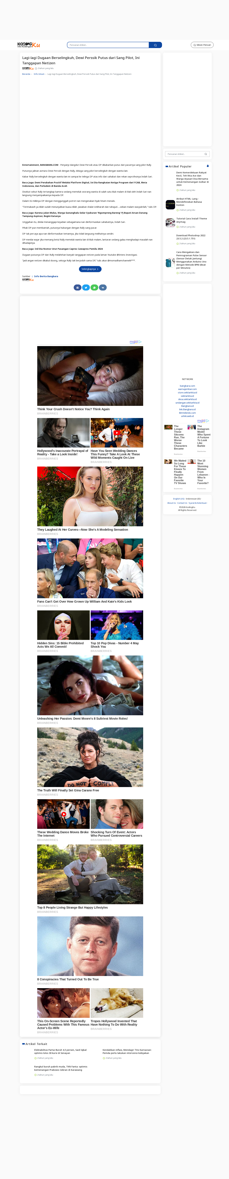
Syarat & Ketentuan (198, 502)
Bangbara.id (187, 406)
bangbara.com (187, 385)
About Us (171, 502)
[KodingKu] (28, 45)
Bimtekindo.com (187, 412)
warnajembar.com (187, 389)
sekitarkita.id (187, 395)
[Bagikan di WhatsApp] (94, 287)
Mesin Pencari (203, 44)
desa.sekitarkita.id (187, 399)
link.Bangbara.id (187, 409)
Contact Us (182, 502)
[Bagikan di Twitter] (86, 287)
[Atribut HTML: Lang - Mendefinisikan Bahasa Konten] (170, 204)
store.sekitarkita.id (187, 392)
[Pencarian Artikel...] (155, 45)
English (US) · (179, 498)
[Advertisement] (75, 19)
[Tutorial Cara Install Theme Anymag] (170, 223)
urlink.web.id (187, 416)
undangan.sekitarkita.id (187, 402)
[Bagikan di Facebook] (77, 287)
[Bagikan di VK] (103, 287)
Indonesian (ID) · (194, 498)
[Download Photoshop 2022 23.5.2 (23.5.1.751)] (170, 240)
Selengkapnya (89, 268)
